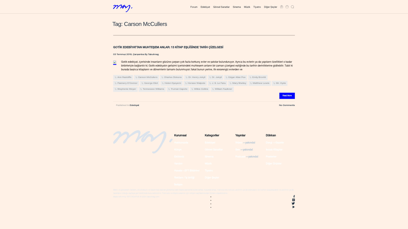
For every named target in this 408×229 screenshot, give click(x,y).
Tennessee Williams (153, 89)
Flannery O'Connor (127, 83)
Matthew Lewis (261, 83)
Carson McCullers (147, 77)
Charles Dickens (173, 77)
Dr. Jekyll (217, 77)
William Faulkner (223, 89)
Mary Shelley (239, 83)
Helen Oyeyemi (173, 83)
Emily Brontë (259, 77)
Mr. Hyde (281, 83)
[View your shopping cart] (286, 6)
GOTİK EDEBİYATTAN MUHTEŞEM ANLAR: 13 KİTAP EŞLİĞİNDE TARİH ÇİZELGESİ (168, 47)
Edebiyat (134, 105)
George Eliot (151, 83)
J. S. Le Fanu (219, 83)
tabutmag (153, 55)
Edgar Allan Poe (237, 77)
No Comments (287, 105)
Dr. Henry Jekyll (196, 77)
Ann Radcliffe (124, 77)
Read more (287, 96)
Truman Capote (179, 89)
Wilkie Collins (201, 89)
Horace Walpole (196, 83)
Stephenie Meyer (126, 89)
